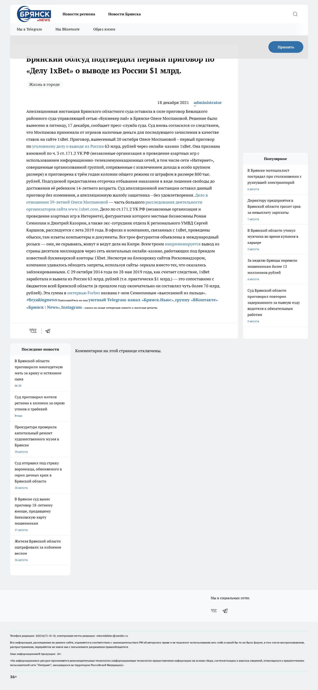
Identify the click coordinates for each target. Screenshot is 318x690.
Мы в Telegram (29, 29)
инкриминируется (183, 244)
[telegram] (49, 331)
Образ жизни (104, 29)
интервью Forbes (83, 292)
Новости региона (79, 14)
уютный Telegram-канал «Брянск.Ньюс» (131, 299)
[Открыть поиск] (295, 14)
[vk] (33, 331)
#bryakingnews (41, 299)
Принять (286, 47)
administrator (208, 102)
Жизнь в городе (44, 84)
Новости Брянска (124, 14)
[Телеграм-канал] (225, 610)
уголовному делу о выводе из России (68, 146)
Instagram (71, 307)
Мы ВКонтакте (67, 29)
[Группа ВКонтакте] (214, 610)
